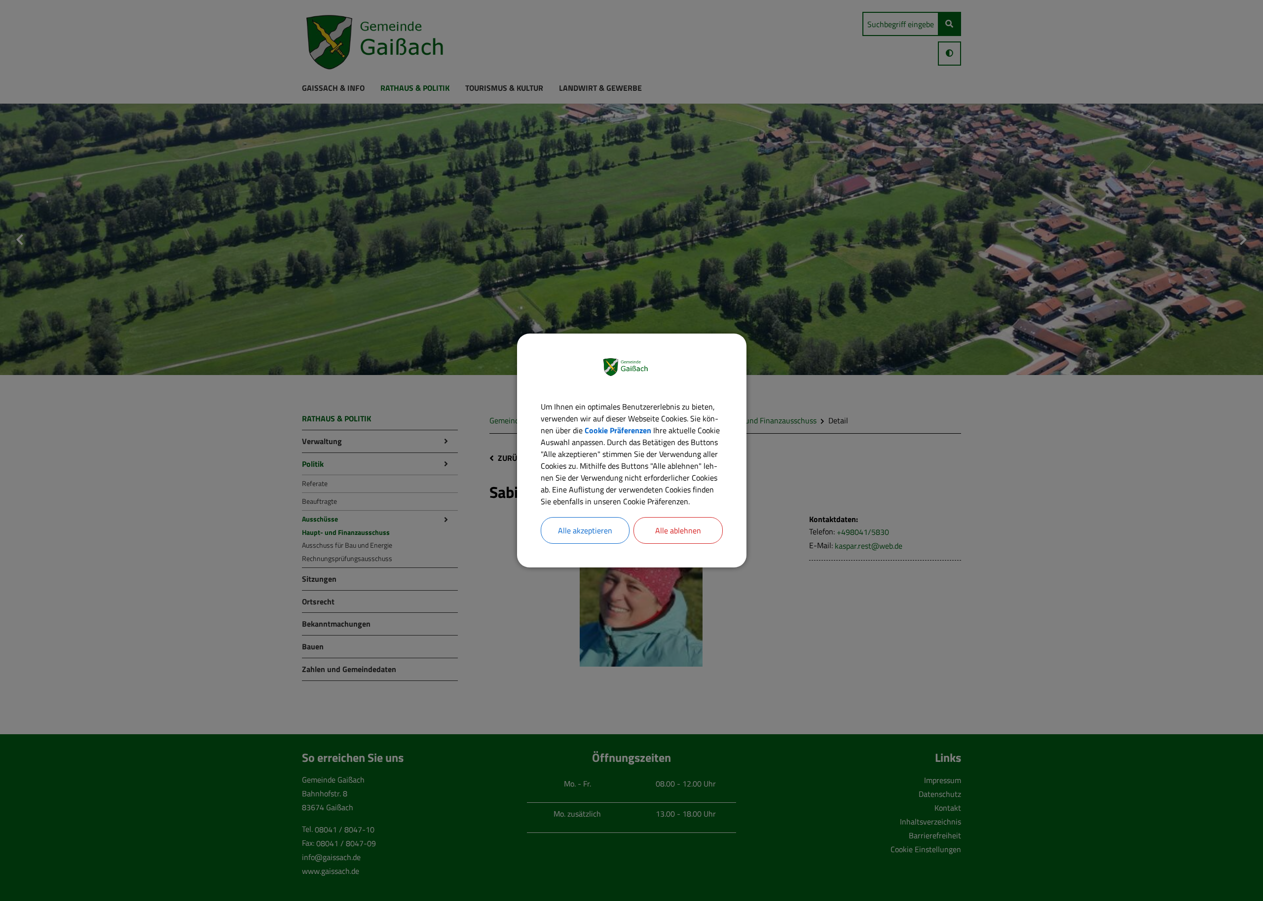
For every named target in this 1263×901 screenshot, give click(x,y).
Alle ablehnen (678, 530)
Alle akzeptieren (585, 530)
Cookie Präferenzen (618, 430)
